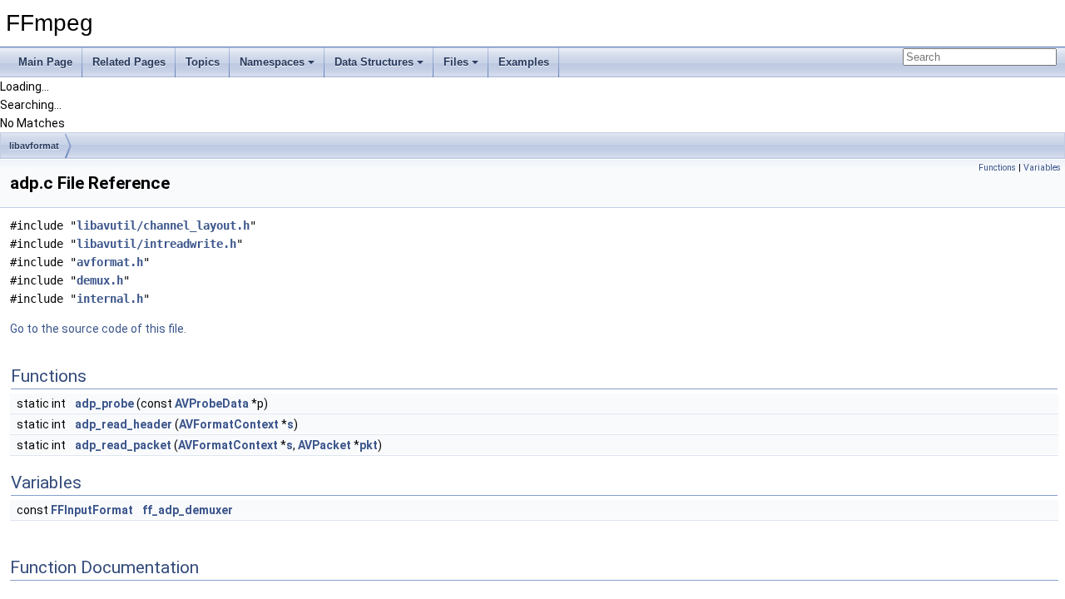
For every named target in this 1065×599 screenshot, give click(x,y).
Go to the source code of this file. (98, 328)
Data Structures (374, 62)
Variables (1042, 167)
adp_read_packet (123, 445)
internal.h (110, 298)
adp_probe (104, 403)
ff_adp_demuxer (187, 510)
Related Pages (129, 62)
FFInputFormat (92, 510)
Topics (203, 62)
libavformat (34, 146)
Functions (997, 167)
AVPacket (324, 445)
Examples (523, 62)
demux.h (100, 280)
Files (455, 62)
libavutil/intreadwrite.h (156, 243)
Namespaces (272, 62)
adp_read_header (123, 424)
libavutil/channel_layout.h (163, 225)
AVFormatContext (229, 424)
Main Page (45, 62)
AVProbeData (212, 403)
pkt (368, 445)
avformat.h (110, 262)
